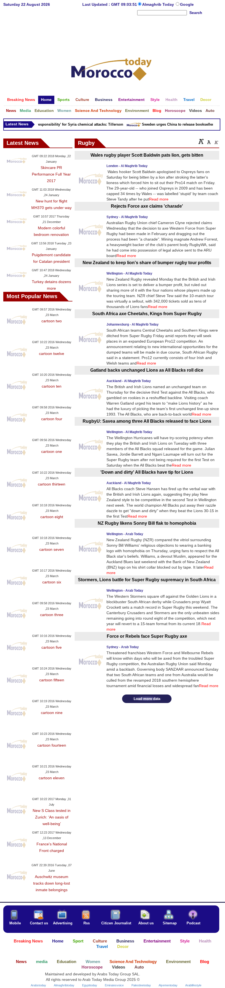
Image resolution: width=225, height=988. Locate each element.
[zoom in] (201, 141)
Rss (86, 923)
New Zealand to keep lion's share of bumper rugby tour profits (147, 262)
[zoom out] (216, 141)
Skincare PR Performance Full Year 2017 (51, 174)
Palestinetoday (141, 985)
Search (195, 12)
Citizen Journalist (116, 923)
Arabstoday (38, 985)
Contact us (39, 923)
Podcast (193, 923)
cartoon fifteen (51, 680)
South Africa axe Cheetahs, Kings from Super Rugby (147, 313)
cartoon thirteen (51, 484)
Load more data (147, 699)
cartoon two (51, 321)
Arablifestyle (193, 985)
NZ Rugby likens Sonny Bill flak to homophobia (147, 523)
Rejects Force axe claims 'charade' (147, 206)
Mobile (15, 923)
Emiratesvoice (114, 985)
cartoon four (51, 419)
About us (146, 923)
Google (187, 4)
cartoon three (51, 614)
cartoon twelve (51, 353)
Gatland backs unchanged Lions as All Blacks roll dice (146, 370)
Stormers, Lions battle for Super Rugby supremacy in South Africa (147, 579)
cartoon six (51, 582)
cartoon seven (51, 549)
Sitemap (170, 923)
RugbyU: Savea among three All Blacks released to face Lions (147, 421)
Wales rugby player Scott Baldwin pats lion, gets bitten (147, 155)
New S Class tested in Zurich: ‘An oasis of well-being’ (52, 817)
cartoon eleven (51, 778)
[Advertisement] (111, 34)
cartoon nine (52, 712)
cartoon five (51, 647)
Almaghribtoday (64, 985)
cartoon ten (51, 386)
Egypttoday (89, 985)
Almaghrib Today (158, 4)
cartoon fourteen (51, 745)
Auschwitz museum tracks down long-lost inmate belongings (51, 883)
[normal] (208, 141)
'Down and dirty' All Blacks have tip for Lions (146, 472)
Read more (158, 199)
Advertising (62, 923)
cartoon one (51, 451)
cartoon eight (51, 517)
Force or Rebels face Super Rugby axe (147, 636)
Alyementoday (168, 985)
